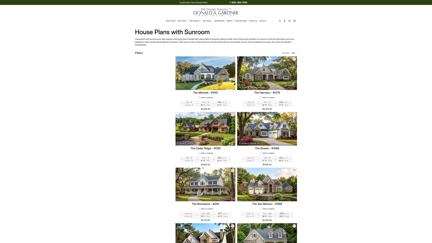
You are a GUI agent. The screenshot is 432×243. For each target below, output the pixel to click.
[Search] (279, 20)
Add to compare (207, 97)
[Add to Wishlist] (232, 59)
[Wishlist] (289, 20)
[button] (294, 53)
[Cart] (294, 20)
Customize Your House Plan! (194, 2)
